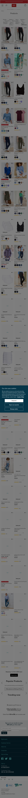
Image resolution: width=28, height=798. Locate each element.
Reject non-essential (14, 404)
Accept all (14, 400)
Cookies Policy (20, 397)
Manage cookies (14, 409)
